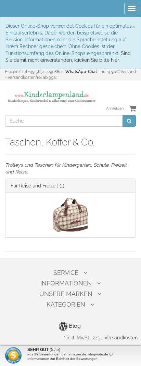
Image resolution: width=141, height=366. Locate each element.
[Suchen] (129, 121)
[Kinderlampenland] (51, 97)
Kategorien (66, 304)
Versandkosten (121, 337)
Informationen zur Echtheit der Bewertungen (62, 359)
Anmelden (115, 108)
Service (65, 272)
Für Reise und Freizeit (34, 185)
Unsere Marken (65, 293)
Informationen (66, 283)
